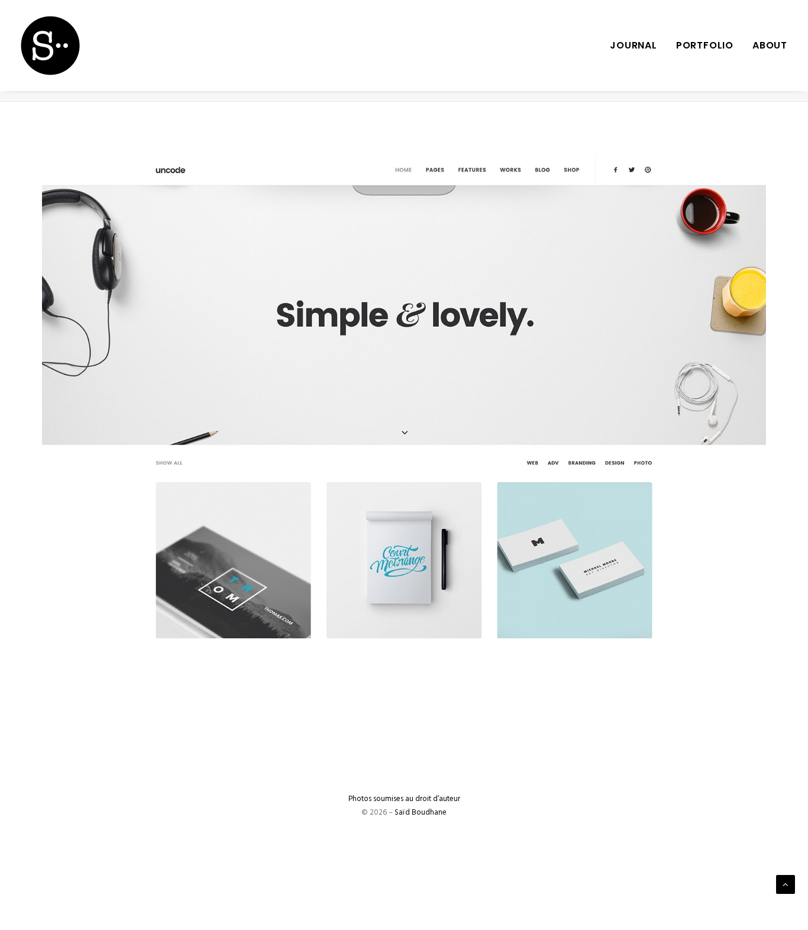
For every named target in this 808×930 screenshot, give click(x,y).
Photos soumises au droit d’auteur (404, 799)
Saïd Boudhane (421, 812)
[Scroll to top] (785, 884)
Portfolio (704, 45)
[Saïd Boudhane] (50, 45)
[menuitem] (637, 45)
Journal (633, 45)
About (769, 45)
